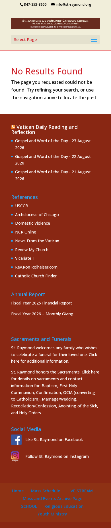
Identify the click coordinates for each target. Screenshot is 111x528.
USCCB (21, 205)
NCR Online (25, 232)
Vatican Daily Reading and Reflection (44, 129)
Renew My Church (31, 249)
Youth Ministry (52, 514)
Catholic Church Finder (36, 276)
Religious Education (64, 506)
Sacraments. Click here (78, 372)
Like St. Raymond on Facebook (54, 439)
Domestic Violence (32, 223)
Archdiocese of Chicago (37, 214)
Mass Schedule (45, 491)
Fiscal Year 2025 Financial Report (41, 303)
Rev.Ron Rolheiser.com (36, 267)
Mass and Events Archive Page (52, 498)
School (29, 506)
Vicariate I (24, 258)
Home (18, 491)
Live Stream (80, 491)
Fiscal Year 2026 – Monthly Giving (42, 313)
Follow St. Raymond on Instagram (57, 456)
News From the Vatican (37, 240)
